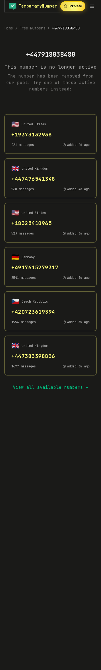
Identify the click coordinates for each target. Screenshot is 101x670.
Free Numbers (32, 28)
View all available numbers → (50, 387)
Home (8, 28)
